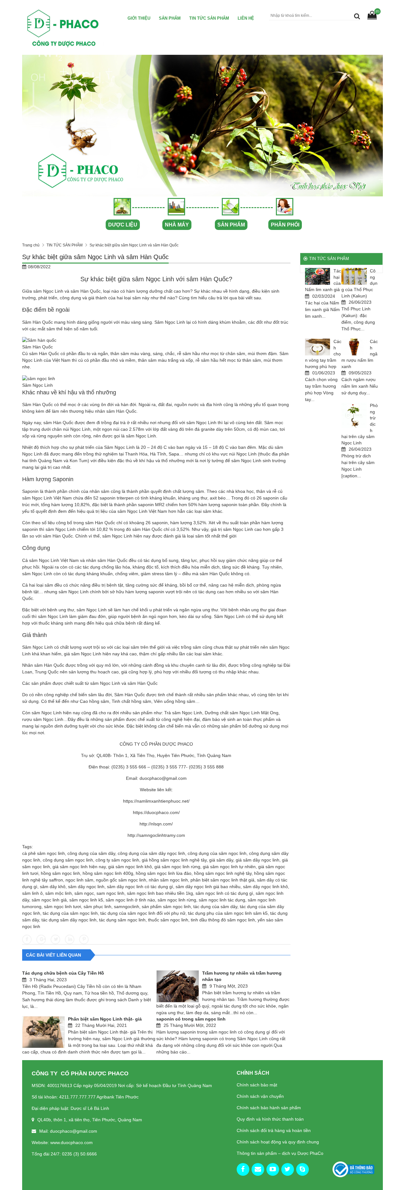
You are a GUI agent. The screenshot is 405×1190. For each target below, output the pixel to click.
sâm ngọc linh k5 (86, 899)
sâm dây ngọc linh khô (265, 886)
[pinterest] (302, 1169)
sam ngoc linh (110, 893)
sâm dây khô (52, 886)
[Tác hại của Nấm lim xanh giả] (317, 276)
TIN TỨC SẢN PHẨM (209, 18)
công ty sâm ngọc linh (117, 859)
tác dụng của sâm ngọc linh (70, 913)
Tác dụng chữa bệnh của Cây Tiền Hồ (63, 973)
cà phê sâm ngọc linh (43, 853)
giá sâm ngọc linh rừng (177, 866)
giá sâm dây (221, 859)
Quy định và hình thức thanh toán (270, 1119)
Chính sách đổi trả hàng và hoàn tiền (274, 1130)
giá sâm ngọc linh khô (130, 866)
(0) (377, 11)
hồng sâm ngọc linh (60, 873)
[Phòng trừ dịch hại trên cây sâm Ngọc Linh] (354, 415)
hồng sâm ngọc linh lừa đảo (163, 873)
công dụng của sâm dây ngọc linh (151, 853)
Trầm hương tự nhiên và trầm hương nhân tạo (242, 976)
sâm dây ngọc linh (86, 886)
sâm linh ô (32, 893)
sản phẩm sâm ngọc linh (166, 906)
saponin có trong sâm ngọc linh (191, 1018)
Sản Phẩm (170, 18)
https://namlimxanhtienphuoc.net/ (156, 801)
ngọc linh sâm (79, 879)
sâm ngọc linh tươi (62, 906)
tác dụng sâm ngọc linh (122, 919)
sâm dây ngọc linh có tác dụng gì (140, 886)
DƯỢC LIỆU (122, 224)
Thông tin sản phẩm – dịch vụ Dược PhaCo (280, 1153)
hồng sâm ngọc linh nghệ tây (223, 873)
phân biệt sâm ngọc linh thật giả (222, 879)
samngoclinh (126, 906)
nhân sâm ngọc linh (168, 879)
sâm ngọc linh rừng (177, 899)
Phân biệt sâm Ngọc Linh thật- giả (105, 1018)
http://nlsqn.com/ (156, 823)
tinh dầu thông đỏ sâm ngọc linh (223, 919)
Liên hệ (246, 18)
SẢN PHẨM (231, 224)
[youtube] (272, 1169)
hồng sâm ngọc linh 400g (108, 873)
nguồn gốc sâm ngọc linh (121, 879)
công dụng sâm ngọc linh (68, 859)
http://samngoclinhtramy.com (156, 835)
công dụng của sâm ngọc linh (217, 853)
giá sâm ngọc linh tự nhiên (229, 866)
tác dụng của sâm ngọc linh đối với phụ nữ (142, 913)
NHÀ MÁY (177, 224)
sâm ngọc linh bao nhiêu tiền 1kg (160, 893)
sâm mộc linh (58, 893)
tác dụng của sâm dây (215, 906)
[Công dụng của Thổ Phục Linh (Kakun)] (354, 276)
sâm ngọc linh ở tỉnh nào (130, 899)
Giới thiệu (139, 18)
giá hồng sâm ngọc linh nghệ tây (174, 859)
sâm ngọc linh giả (49, 899)
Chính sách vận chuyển (260, 1096)
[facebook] (243, 1169)
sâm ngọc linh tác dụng (222, 899)
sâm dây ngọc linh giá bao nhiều (208, 886)
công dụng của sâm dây (91, 853)
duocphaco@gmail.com (163, 778)
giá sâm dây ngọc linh (257, 859)
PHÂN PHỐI (285, 224)
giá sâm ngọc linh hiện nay (79, 866)
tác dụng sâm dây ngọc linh (69, 919)
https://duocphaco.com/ (156, 812)
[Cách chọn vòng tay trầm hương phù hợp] (317, 347)
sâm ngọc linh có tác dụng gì (224, 893)
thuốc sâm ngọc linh (168, 919)
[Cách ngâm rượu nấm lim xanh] (354, 347)
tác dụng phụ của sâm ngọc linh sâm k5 (228, 913)
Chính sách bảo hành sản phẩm (269, 1107)
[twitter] (287, 1169)
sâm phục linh (97, 906)
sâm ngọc (84, 893)
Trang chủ (31, 245)
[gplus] (258, 1169)
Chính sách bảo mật (257, 1084)
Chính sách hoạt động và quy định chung (278, 1141)
